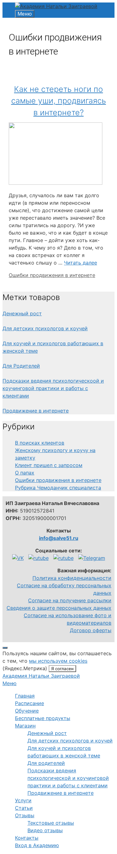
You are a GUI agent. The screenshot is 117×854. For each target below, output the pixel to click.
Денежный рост (22, 313)
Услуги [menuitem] (23, 800)
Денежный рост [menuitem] (47, 733)
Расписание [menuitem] (29, 703)
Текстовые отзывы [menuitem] (50, 823)
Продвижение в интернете (35, 411)
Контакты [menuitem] (26, 838)
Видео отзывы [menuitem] (45, 830)
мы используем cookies (58, 661)
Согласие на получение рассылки (69, 600)
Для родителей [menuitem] (46, 763)
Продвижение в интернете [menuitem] (60, 793)
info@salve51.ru (58, 538)
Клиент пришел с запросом (48, 465)
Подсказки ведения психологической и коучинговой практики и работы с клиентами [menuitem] (68, 778)
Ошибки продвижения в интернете (52, 275)
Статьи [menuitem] (24, 808)
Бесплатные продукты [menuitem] (42, 718)
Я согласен (62, 668)
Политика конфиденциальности (71, 578)
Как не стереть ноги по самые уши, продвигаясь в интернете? (58, 100)
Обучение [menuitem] (27, 711)
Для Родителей (21, 366)
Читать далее (80, 263)
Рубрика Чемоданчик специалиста (58, 487)
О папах (24, 473)
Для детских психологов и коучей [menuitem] (70, 740)
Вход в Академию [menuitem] (37, 845)
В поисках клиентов (39, 443)
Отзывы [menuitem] (24, 815)
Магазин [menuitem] (25, 726)
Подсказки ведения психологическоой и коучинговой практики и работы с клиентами (53, 388)
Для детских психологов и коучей (45, 328)
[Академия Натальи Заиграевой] (56, 6)
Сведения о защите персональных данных (59, 608)
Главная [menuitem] (25, 696)
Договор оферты (90, 630)
